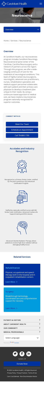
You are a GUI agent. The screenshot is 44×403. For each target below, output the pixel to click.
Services (14, 40)
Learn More (10, 282)
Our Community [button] (10, 328)
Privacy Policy (11, 373)
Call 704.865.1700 (22, 135)
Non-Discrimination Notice (28, 376)
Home (6, 40)
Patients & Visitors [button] (12, 320)
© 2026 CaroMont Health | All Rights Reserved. (22, 370)
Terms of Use (32, 373)
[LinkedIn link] (28, 353)
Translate (16, 343)
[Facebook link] (22, 353)
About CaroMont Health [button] (15, 324)
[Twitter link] (15, 353)
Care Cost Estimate (13, 376)
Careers (20, 359)
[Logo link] (14, 4)
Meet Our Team (22, 124)
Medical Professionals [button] (14, 332)
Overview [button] (9, 29)
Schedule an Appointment (22, 130)
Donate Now (22, 364)
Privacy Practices (22, 373)
